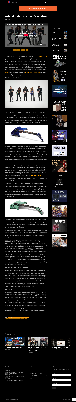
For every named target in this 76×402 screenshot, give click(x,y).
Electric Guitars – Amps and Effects (11, 318)
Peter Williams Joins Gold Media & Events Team (13, 330)
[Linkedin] (24, 50)
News (25, 318)
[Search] (66, 24)
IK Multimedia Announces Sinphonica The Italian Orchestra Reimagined (56, 44)
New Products (20, 318)
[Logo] (13, 2)
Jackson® (37, 55)
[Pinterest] (19, 50)
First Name (54, 373)
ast (26, 72)
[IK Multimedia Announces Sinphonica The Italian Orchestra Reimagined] (65, 44)
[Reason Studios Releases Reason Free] (65, 32)
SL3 (33, 55)
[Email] (27, 50)
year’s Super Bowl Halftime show (33, 72)
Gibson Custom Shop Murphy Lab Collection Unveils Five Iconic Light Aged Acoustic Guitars (55, 330)
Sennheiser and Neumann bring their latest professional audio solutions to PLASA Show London (57, 37)
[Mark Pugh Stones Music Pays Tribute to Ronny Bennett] (65, 50)
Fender (9, 317)
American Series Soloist (27, 55)
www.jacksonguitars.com (18, 312)
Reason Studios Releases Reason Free (14, 347)
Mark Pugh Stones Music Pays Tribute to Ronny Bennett (57, 50)
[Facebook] (14, 50)
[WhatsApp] (22, 50)
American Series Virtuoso (41, 56)
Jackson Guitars (13, 317)
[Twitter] (16, 50)
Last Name (54, 378)
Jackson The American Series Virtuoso (23, 317)
